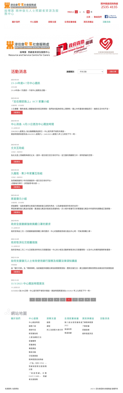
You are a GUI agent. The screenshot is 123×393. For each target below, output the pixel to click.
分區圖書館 (33, 356)
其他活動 (14, 87)
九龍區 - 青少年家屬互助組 (27, 173)
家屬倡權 (85, 330)
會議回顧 (68, 333)
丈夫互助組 (17, 148)
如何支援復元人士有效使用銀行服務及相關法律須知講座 (44, 260)
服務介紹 (32, 326)
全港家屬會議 (70, 22)
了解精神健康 (87, 322)
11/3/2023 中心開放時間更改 (27, 283)
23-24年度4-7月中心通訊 (25, 83)
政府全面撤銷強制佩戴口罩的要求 (31, 224)
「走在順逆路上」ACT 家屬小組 (30, 101)
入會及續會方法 (35, 337)
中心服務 (34, 22)
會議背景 (68, 329)
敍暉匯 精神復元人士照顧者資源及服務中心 (31, 12)
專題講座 (14, 265)
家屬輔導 (32, 341)
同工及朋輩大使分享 (55, 330)
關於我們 (16, 22)
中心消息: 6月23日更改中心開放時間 (32, 124)
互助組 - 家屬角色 (16, 152)
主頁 (88, 17)
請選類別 (70, 72)
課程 (48, 326)
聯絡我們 (98, 17)
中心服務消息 (15, 128)
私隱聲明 (8, 389)
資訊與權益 (88, 22)
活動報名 (16, 112)
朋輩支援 (52, 22)
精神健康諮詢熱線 (36, 359)
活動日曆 (112, 71)
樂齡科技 (32, 330)
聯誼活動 (32, 352)
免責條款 (15, 389)
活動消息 (107, 22)
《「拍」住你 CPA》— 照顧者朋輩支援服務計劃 (38, 366)
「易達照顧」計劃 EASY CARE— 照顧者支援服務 (38, 376)
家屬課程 (32, 345)
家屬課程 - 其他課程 (17, 105)
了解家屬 (85, 326)
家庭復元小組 (19, 198)
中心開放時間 (34, 322)
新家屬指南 (33, 333)
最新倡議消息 (87, 333)
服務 (48, 322)
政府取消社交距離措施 (24, 242)
